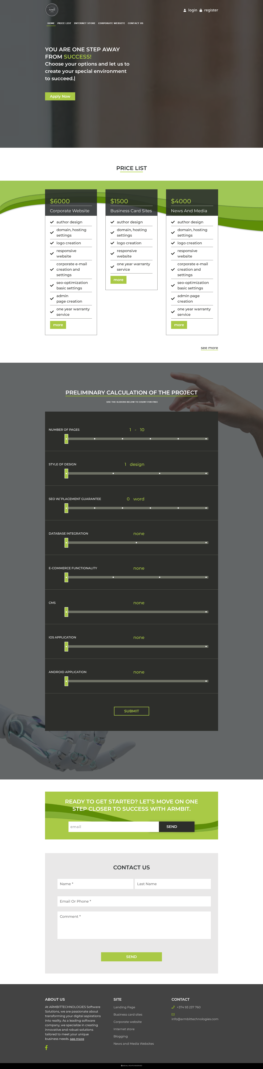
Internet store (84, 23)
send (172, 826)
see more (209, 348)
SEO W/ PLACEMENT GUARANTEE (75, 499)
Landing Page (124, 1007)
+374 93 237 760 (189, 1007)
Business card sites (128, 1014)
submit (131, 711)
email (75, 827)
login (192, 9)
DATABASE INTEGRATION (68, 533)
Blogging (121, 1036)
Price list (64, 23)
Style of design (62, 464)
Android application (67, 672)
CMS (52, 603)
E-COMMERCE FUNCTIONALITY (73, 568)
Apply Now (60, 96)
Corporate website (111, 23)
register (210, 9)
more (58, 325)
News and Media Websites (134, 1043)
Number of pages (64, 429)
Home (51, 23)
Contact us (135, 23)
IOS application (62, 637)
